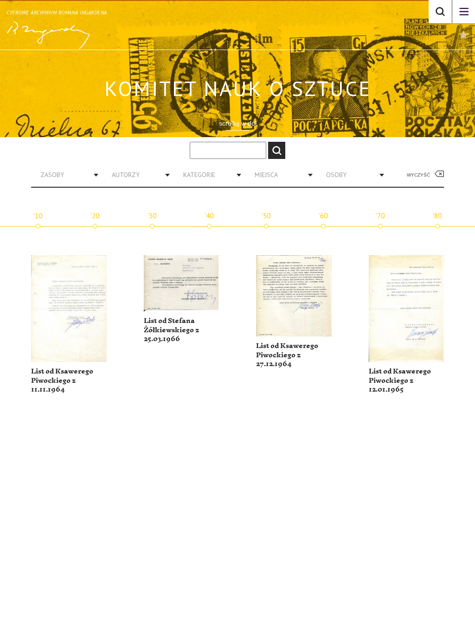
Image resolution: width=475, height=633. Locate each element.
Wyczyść (418, 174)
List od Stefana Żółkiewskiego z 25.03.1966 (171, 330)
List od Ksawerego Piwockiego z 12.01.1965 (400, 380)
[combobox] (66, 174)
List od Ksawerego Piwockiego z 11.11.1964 (62, 380)
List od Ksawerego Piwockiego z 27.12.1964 (287, 355)
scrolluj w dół (238, 123)
